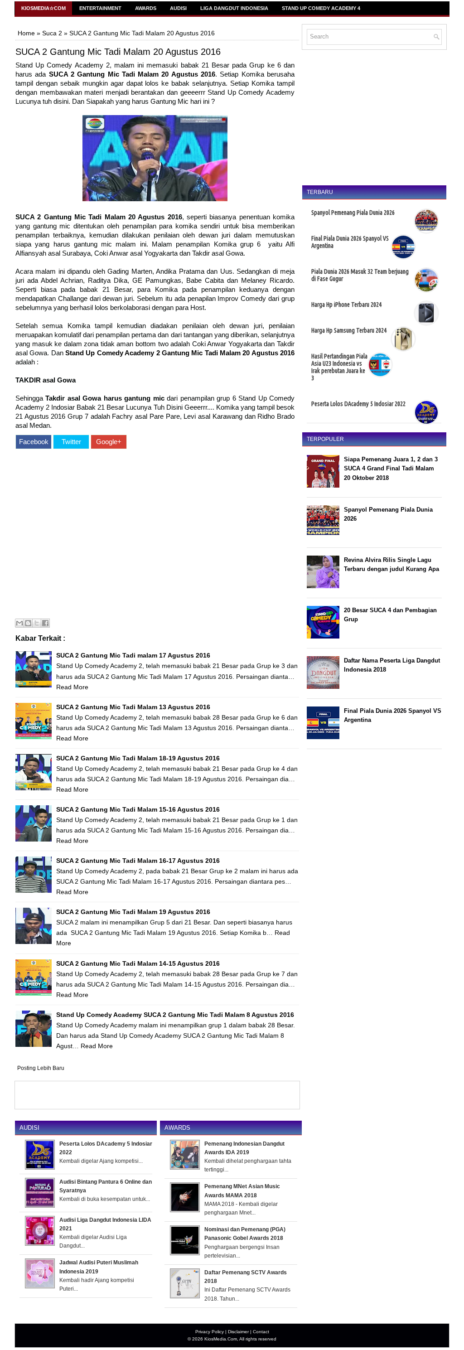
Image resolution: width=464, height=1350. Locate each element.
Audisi (178, 8)
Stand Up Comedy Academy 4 (321, 8)
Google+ (108, 441)
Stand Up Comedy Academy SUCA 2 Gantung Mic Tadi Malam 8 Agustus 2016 (175, 1014)
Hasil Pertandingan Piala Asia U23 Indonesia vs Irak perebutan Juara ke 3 (339, 367)
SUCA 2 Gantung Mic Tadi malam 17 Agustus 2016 (133, 655)
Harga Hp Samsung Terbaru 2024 (349, 330)
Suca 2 (52, 33)
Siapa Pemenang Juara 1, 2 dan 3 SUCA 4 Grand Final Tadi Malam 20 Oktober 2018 (391, 469)
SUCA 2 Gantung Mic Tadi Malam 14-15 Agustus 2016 (138, 963)
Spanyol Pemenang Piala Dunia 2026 (353, 212)
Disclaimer (238, 1331)
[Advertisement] (155, 535)
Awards (145, 8)
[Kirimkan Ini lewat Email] (19, 623)
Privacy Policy (209, 1331)
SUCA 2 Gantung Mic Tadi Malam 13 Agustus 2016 (133, 707)
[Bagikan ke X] (36, 623)
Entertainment (100, 8)
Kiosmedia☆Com (43, 8)
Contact (261, 1331)
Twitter (71, 441)
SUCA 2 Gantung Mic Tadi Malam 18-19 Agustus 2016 (138, 758)
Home (26, 33)
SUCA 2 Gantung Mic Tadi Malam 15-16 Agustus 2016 (138, 809)
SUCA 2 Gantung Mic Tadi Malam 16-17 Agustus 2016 (138, 860)
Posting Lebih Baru (40, 1068)
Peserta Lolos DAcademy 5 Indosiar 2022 (358, 403)
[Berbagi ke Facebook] (45, 623)
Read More (72, 687)
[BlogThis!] (28, 623)
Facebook (33, 441)
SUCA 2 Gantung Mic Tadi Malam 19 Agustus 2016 (133, 911)
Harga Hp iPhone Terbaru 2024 (346, 304)
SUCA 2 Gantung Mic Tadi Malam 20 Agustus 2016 (118, 51)
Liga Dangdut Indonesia (234, 8)
